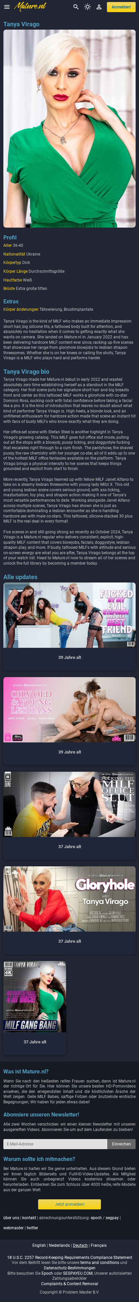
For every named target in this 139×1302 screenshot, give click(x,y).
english (39, 1245)
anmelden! (121, 7)
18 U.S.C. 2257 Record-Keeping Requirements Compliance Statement (69, 1257)
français (99, 1245)
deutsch (80, 1245)
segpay (112, 1217)
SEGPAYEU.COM (77, 1273)
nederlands (59, 1245)
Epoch (47, 1273)
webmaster (13, 1228)
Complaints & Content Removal (69, 1283)
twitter (32, 1228)
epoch (96, 1217)
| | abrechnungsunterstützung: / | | (62, 1222)
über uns (11, 1217)
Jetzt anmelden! (69, 1204)
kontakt (29, 1217)
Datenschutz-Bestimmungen (69, 1268)
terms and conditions (99, 1262)
